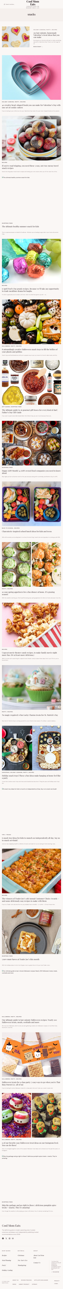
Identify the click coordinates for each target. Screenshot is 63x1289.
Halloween (6, 346)
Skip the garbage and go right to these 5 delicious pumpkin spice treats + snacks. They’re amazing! (29, 1206)
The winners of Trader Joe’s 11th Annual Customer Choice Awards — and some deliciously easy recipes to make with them (30, 899)
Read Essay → (38, 46)
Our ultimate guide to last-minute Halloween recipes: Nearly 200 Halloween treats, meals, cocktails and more (29, 1021)
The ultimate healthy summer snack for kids (20, 226)
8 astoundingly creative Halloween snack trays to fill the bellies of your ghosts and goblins (30, 350)
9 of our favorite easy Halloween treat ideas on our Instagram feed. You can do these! (30, 1144)
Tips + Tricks (6, 834)
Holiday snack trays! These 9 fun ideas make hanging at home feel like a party (31, 776)
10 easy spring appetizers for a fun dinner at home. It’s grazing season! (28, 593)
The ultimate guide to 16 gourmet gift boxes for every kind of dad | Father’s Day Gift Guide (30, 411)
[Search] (4, 4)
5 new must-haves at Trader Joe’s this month (20, 959)
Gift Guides (6, 406)
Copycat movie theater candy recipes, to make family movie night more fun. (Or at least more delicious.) (29, 653)
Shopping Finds (7, 223)
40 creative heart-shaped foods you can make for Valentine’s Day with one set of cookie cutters (31, 106)
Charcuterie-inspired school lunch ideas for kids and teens (27, 531)
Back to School (7, 528)
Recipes (54, 29)
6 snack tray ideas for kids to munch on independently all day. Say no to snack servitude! (31, 839)
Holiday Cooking (39, 29)
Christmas (6, 772)
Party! (48, 29)
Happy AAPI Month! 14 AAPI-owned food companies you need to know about (31, 472)
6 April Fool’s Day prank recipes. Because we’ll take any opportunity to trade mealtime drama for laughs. (30, 290)
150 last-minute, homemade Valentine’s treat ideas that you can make (46, 35)
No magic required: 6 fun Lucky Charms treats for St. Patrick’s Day (30, 715)
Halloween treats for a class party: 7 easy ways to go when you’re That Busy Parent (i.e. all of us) (31, 1083)
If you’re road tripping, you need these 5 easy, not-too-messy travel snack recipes (30, 167)
